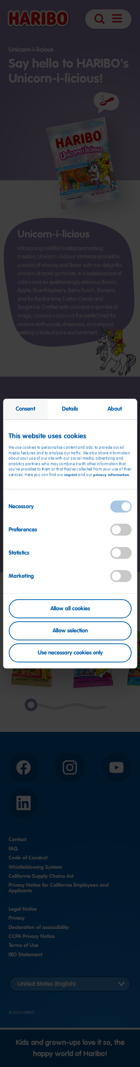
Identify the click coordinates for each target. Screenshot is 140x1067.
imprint (70, 474)
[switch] (120, 530)
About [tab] (115, 409)
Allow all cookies (70, 608)
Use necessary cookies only (70, 652)
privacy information (111, 474)
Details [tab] (70, 409)
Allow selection (70, 630)
